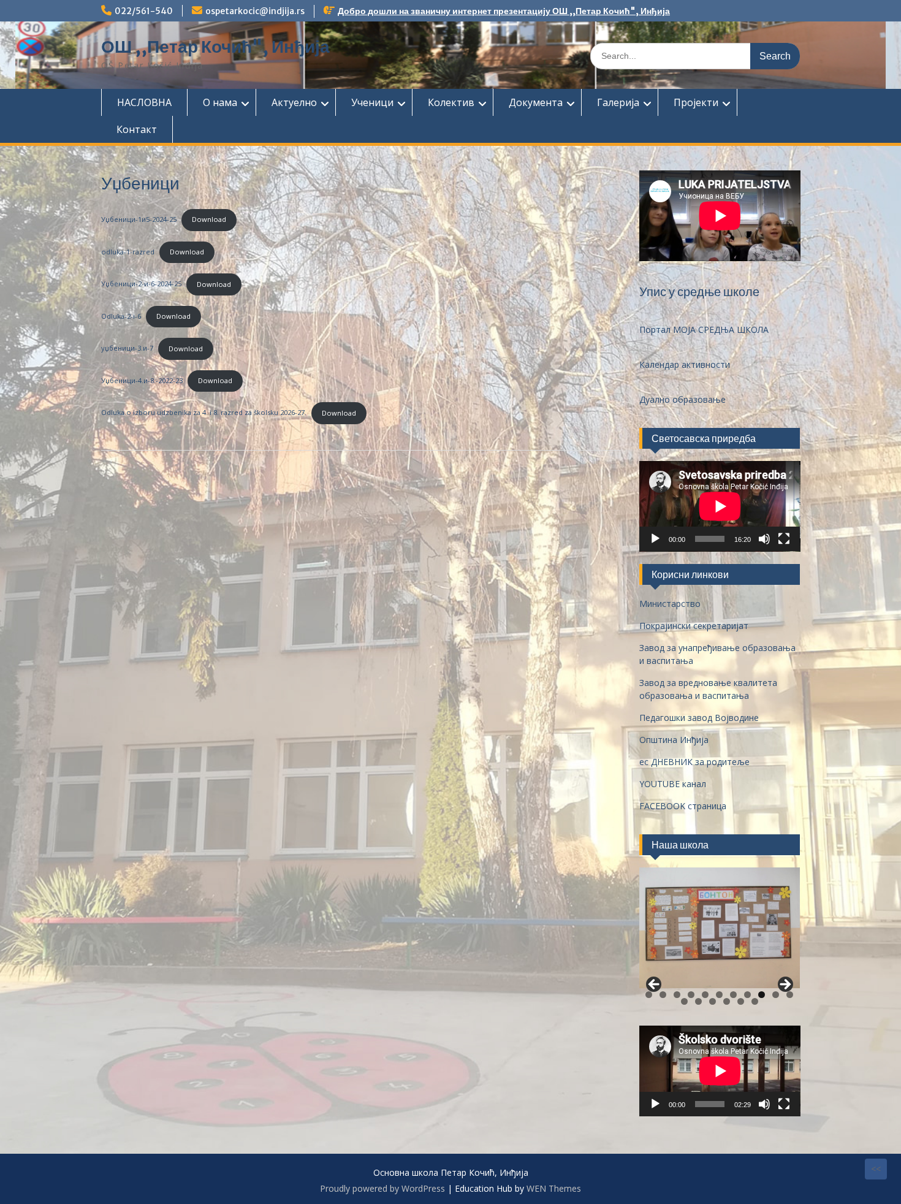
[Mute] (764, 539)
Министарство (670, 603)
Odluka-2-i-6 (121, 316)
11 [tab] (790, 994)
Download (209, 219)
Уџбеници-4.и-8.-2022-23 (142, 380)
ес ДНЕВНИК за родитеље (694, 762)
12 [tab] (685, 1001)
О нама (220, 102)
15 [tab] (727, 1001)
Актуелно (294, 102)
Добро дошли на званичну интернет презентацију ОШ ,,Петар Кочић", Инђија (504, 11)
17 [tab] (755, 1001)
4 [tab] (691, 994)
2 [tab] (663, 994)
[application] (719, 506)
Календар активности (684, 364)
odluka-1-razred (127, 251)
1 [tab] (648, 994)
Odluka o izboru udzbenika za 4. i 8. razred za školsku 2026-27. (203, 412)
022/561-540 (144, 11)
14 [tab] (713, 1001)
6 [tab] (719, 994)
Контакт (136, 129)
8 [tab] (747, 994)
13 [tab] (699, 1001)
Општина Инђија (674, 739)
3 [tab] (677, 994)
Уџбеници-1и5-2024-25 (139, 219)
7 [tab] (733, 994)
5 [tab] (705, 994)
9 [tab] (761, 994)
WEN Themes (554, 1188)
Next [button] (784, 985)
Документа (536, 102)
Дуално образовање (682, 399)
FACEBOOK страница (682, 806)
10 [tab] (776, 994)
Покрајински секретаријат (693, 625)
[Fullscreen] (784, 539)
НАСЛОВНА (144, 102)
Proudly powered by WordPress (382, 1188)
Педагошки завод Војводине (699, 717)
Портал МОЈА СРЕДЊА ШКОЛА (704, 329)
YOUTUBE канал (672, 784)
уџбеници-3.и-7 (127, 348)
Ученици (372, 102)
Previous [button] (654, 985)
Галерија (618, 102)
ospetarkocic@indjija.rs (255, 11)
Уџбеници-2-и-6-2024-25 (141, 284)
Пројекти (696, 102)
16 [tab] (741, 1001)
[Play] (655, 539)
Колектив (451, 102)
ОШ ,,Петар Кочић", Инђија (215, 47)
